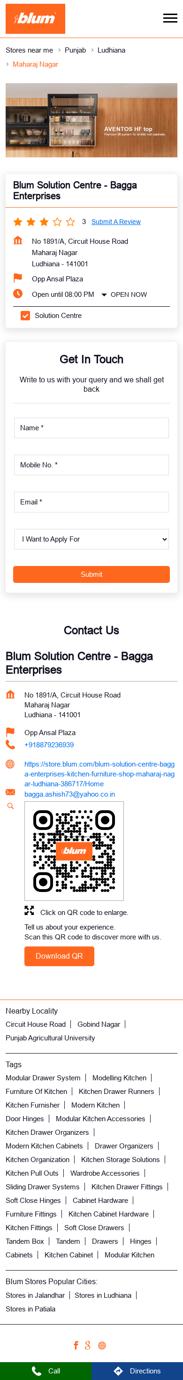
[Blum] (35, 19)
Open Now (129, 294)
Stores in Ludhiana (103, 1295)
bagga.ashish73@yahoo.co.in (69, 794)
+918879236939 (49, 745)
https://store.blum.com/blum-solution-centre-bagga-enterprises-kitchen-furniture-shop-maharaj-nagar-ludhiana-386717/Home (99, 774)
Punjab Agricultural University (50, 1038)
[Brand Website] (104, 1346)
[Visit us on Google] (91, 1346)
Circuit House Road (36, 1024)
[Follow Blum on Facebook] (78, 1346)
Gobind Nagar (98, 1024)
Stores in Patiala (30, 1309)
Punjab (75, 50)
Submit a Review (116, 221)
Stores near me (29, 50)
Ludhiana (111, 50)
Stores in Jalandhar (35, 1295)
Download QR (59, 956)
